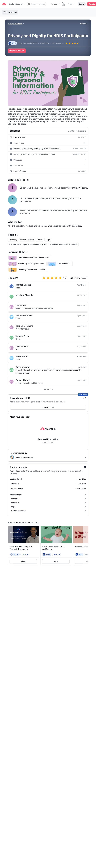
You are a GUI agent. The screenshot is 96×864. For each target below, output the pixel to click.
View (23, 561)
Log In (81, 4)
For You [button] (54, 4)
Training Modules (15, 24)
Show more (48, 389)
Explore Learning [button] (16, 4)
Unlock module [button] (17, 51)
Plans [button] (70, 4)
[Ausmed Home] (4, 4)
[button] (83, 24)
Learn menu (11, 12)
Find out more (48, 407)
